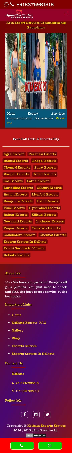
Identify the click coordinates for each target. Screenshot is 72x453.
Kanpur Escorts (16, 174)
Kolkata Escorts (16, 255)
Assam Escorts (16, 194)
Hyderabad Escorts (44, 208)
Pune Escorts (14, 208)
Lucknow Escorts (50, 221)
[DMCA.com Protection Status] (36, 435)
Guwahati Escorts (18, 221)
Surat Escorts (45, 167)
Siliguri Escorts (49, 187)
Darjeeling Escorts (18, 187)
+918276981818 (34, 4)
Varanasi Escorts (42, 154)
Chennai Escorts (17, 167)
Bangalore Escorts (18, 201)
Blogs (16, 338)
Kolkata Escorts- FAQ (29, 322)
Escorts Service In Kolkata (25, 241)
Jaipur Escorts (44, 174)
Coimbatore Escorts (19, 235)
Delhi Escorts (48, 201)
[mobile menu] (66, 12)
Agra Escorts (14, 154)
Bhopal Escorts (44, 160)
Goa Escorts (13, 181)
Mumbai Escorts (45, 194)
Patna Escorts (38, 181)
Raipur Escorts (16, 214)
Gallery (17, 330)
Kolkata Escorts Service (46, 425)
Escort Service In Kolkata (24, 248)
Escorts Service (24, 346)
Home (16, 315)
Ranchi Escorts (16, 160)
